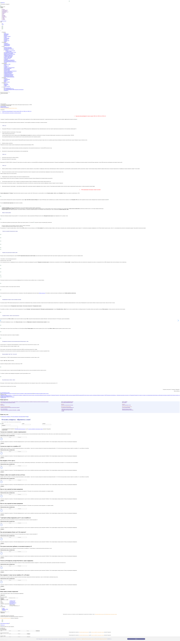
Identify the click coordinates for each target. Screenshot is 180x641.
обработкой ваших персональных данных (111, 614)
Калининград (4, 16)
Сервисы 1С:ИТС (9, 51)
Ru (2, 23)
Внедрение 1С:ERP (7, 64)
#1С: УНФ (2, 392)
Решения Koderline (7, 44)
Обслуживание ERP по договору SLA (10, 61)
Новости (5, 41)
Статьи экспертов (7, 79)
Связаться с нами (3, 397)
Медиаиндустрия (7, 70)
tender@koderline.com (12, 602)
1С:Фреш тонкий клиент (8, 56)
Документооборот (7, 69)
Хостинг (5, 62)
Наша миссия (6, 33)
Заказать (28, 633)
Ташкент (3, 19)
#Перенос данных (7, 392)
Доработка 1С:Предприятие (8, 55)
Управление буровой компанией (9, 67)
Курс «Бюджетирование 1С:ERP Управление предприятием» (14, 89)
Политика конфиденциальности (5, 618)
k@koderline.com (12, 603)
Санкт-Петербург (5, 10)
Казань (3, 13)
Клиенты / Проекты (7, 36)
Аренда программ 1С (7, 58)
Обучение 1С (6, 90)
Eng (2, 24)
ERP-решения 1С (7, 45)
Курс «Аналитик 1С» (7, 87)
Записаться (37, 630)
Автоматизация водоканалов (8, 74)
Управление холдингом (8, 73)
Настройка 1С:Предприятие (8, 53)
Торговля (5, 66)
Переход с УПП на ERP (8, 57)
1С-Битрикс (6, 59)
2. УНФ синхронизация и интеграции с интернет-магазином (10, 112)
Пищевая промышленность (8, 72)
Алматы (3, 18)
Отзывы (5, 37)
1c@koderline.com (12, 601)
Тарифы (5, 85)
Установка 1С (6, 49)
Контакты (5, 39)
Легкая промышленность (8, 71)
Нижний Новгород (5, 11)
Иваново (3, 15)
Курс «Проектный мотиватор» (9, 88)
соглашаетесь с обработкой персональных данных (85, 638)
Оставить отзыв (6, 40)
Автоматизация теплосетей (8, 75)
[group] (29, 406)
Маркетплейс (6, 84)
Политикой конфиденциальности (101, 638)
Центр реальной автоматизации (9, 76)
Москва (3, 9)
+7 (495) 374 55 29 (12, 600)
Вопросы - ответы (5, 609)
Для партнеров (6, 38)
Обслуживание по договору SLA (9, 60)
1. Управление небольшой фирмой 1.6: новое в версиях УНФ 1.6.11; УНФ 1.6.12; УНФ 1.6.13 (15, 111)
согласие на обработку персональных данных (97, 632)
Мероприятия (6, 34)
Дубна (3, 17)
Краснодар (4, 12)
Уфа (3, 14)
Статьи (3, 608)
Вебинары (5, 78)
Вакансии (5, 35)
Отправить (2, 443)
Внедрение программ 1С (8, 48)
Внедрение (6, 83)
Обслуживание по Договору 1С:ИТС (10, 52)
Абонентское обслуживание (10, 50)
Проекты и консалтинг (7, 47)
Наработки (6, 80)
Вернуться (2, 595)
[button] (1, 320)
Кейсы (5, 81)
